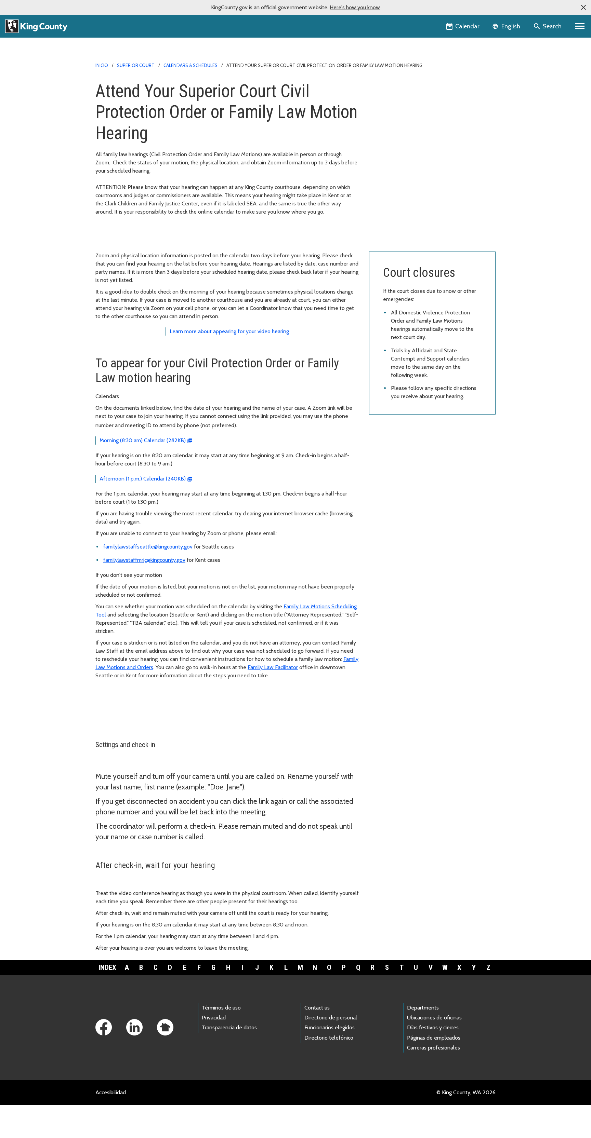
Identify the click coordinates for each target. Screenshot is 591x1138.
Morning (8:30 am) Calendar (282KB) (143, 440)
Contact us (317, 1007)
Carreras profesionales (433, 1047)
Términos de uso (221, 1007)
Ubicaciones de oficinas (434, 1017)
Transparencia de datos (229, 1027)
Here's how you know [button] (355, 7)
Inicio (101, 65)
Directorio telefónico (328, 1037)
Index (107, 967)
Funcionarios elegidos (329, 1027)
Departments (423, 1007)
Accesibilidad (110, 1092)
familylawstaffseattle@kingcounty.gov (148, 546)
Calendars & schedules (190, 65)
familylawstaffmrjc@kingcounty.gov (144, 560)
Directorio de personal (330, 1017)
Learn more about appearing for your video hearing (229, 331)
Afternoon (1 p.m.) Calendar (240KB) (143, 478)
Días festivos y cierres (433, 1027)
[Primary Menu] (580, 26)
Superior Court (136, 65)
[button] (583, 7)
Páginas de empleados (433, 1037)
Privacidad (214, 1017)
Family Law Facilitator (273, 667)
